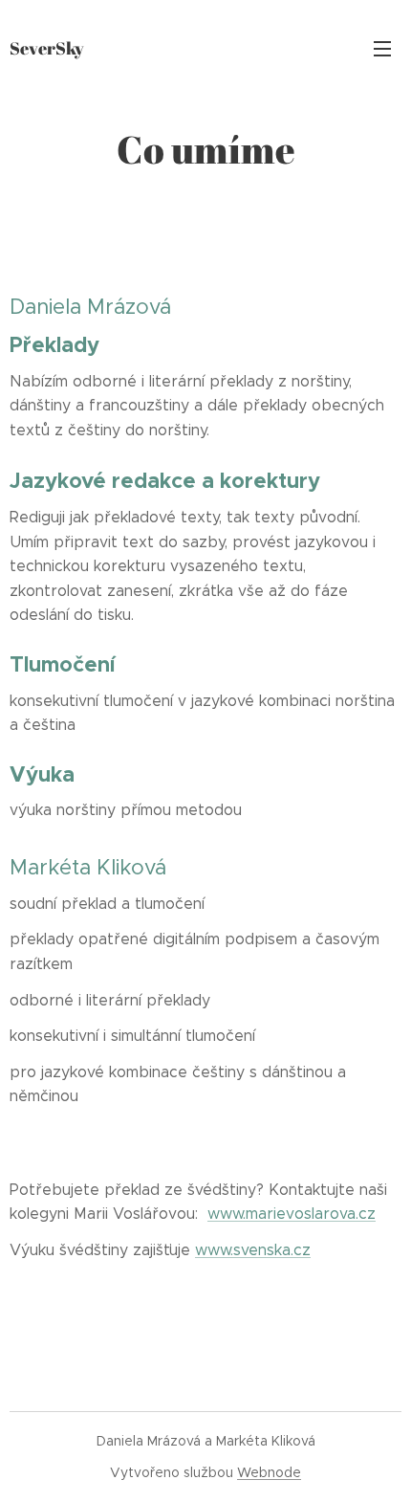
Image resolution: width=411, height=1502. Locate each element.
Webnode (269, 1472)
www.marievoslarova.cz (291, 1213)
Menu (382, 48)
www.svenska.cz (253, 1250)
